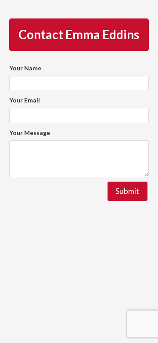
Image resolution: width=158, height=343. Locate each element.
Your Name (25, 68)
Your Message (29, 132)
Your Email (24, 100)
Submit (127, 191)
